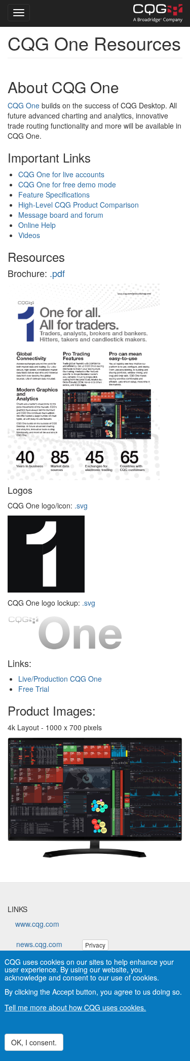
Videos (29, 235)
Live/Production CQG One (60, 679)
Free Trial (33, 689)
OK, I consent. (34, 1042)
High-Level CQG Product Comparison (78, 205)
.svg (81, 505)
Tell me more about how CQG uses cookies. (75, 1007)
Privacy (95, 944)
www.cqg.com (37, 924)
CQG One (24, 105)
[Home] (158, 13)
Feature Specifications (54, 194)
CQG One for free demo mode (67, 184)
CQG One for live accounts (61, 174)
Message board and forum (60, 215)
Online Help (37, 225)
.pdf (57, 273)
